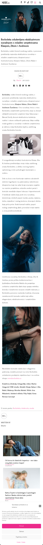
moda (32, 408)
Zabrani (21, 531)
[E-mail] (29, 85)
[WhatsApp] (23, 85)
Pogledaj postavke (21, 537)
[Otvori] (40, 3)
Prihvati (21, 526)
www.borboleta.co (14, 378)
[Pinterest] (26, 85)
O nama (18, 542)
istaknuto (25, 408)
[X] (17, 85)
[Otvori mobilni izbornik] (35, 2)
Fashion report (21, 71)
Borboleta (16, 408)
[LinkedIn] (20, 85)
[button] (40, 506)
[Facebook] (14, 85)
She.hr (18, 80)
